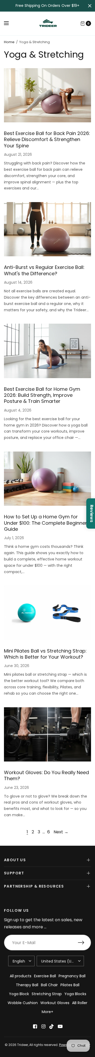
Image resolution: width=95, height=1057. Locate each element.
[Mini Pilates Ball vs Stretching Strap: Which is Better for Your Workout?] (47, 612)
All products (20, 976)
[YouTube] (60, 1026)
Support (14, 873)
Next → (61, 832)
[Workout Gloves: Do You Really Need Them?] (47, 734)
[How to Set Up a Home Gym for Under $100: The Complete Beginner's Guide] (47, 479)
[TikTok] (51, 1026)
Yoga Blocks (75, 993)
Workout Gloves (54, 1002)
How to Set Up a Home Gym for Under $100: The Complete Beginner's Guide (47, 522)
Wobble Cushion (23, 1002)
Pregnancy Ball (72, 976)
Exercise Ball (45, 976)
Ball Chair (49, 985)
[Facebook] (34, 1026)
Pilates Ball (69, 985)
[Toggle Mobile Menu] (10, 23)
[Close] (89, 6)
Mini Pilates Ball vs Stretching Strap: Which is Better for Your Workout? (45, 654)
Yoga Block (19, 993)
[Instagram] (43, 1026)
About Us (15, 860)
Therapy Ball (27, 985)
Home (9, 41)
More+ (47, 1011)
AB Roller (79, 1002)
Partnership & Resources (34, 886)
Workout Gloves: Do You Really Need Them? (46, 775)
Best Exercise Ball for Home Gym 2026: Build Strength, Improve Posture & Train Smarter (42, 395)
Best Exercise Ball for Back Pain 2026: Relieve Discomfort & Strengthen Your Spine (47, 139)
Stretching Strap (47, 993)
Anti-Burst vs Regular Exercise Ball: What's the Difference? (44, 270)
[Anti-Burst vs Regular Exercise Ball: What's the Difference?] (47, 229)
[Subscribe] (84, 942)
